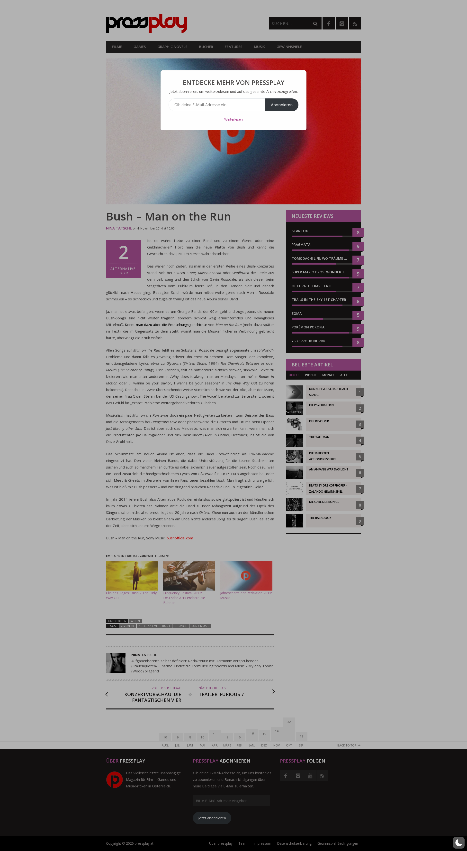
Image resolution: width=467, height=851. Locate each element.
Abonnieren (282, 104)
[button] (459, 843)
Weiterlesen (233, 119)
